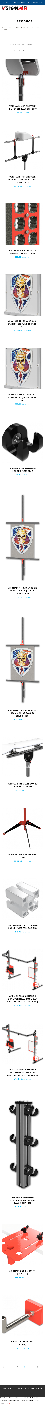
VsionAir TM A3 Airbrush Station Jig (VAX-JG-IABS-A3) (22, 324)
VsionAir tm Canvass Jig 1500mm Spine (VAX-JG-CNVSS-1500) (22, 713)
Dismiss (8, 1403)
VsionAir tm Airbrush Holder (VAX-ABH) (23, 469)
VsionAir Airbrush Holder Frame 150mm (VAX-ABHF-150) (22, 1200)
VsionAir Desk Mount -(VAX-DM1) (22, 1272)
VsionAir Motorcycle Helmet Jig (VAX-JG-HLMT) (22, 107)
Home (4, 27)
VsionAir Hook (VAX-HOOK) (22, 1343)
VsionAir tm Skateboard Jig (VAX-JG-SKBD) (23, 785)
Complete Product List (24, 27)
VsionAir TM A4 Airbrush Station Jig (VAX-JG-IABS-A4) (23, 398)
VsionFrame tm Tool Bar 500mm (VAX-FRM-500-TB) (22, 926)
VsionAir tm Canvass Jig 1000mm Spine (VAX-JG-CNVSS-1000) (22, 591)
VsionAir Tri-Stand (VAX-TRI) (22, 856)
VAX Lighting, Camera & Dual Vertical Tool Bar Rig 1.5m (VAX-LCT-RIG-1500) (22, 1073)
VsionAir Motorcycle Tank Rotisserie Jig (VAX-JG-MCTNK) (23, 180)
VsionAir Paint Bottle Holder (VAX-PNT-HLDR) (22, 251)
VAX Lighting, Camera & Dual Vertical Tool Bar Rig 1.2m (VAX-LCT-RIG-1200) (22, 999)
